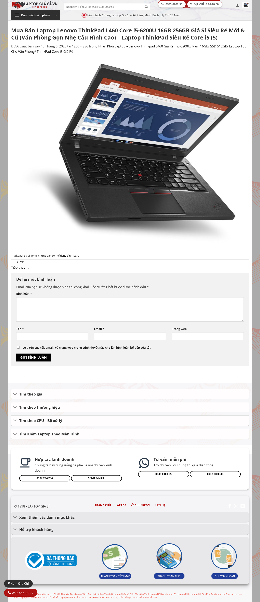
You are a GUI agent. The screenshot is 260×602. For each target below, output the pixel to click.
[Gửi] (146, 6)
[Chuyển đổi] (15, 394)
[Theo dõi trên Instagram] (236, 506)
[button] (237, 5)
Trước (17, 262)
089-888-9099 (22, 593)
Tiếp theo (20, 267)
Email (99, 329)
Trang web (179, 329)
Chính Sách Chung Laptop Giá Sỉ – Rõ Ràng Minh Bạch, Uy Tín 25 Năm (133, 15)
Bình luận (24, 294)
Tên (20, 329)
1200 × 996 (80, 46)
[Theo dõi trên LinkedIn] (242, 506)
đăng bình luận (69, 255)
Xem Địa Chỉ (19, 583)
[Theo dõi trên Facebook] (230, 506)
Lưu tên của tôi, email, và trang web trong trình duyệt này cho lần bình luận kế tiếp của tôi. (87, 347)
